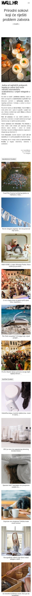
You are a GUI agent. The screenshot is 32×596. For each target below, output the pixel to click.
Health (16, 24)
